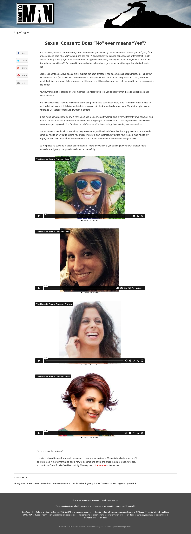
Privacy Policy (64, 526)
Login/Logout (22, 32)
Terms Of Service (78, 526)
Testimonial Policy (93, 526)
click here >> (100, 465)
